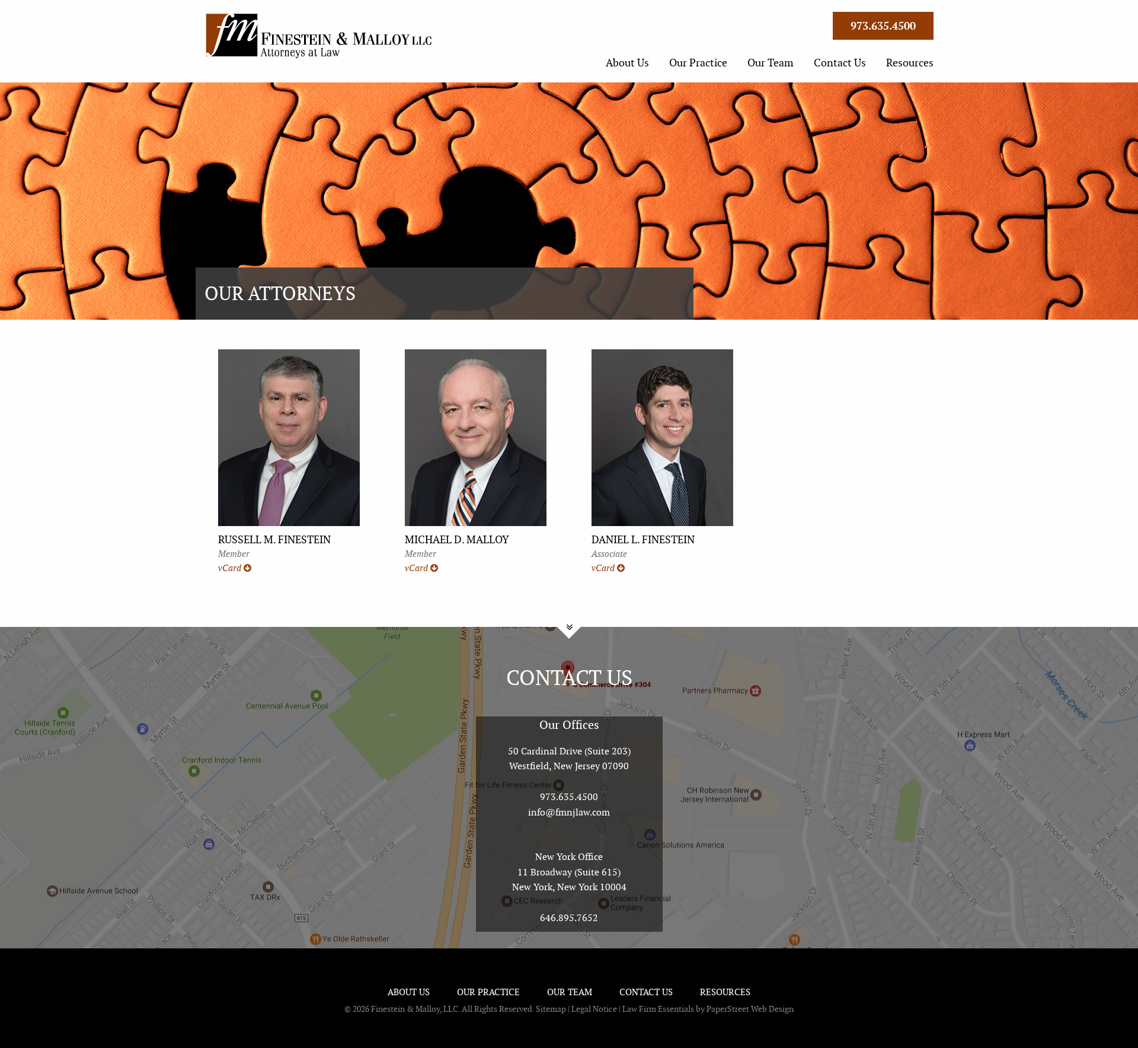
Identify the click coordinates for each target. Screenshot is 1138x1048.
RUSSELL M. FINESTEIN (274, 539)
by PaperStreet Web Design (745, 1009)
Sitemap (551, 1009)
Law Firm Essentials (658, 1009)
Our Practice (698, 62)
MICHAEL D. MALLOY (457, 539)
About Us (627, 62)
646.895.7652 (569, 918)
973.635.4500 (569, 797)
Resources (910, 62)
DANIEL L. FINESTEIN (643, 539)
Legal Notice (594, 1009)
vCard (231, 568)
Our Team (770, 62)
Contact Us (840, 62)
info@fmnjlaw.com (569, 812)
